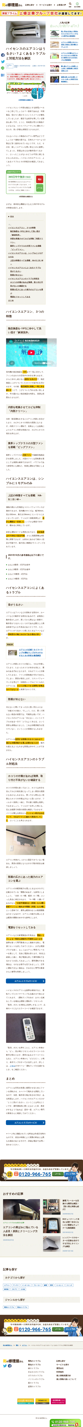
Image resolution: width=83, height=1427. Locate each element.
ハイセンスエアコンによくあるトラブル (24, 268)
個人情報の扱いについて (66, 1379)
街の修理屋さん (7, 1345)
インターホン (26, 1285)
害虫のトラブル (22, 1307)
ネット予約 (41, 93)
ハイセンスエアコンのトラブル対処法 (23, 279)
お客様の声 (61, 5)
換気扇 (6, 1289)
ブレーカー (37, 1285)
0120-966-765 (35, 1174)
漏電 (45, 1285)
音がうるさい (15, 271)
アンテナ (16, 1285)
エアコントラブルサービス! (26, 981)
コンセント (59, 1285)
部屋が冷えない (16, 275)
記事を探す (29, 5)
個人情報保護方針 (63, 1375)
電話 (40, 179)
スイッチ (69, 1285)
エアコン (9, 66)
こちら (12, 1066)
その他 (23, 1289)
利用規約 (16, 1174)
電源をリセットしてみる (20, 297)
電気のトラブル (9, 1307)
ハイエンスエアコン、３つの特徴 (22, 228)
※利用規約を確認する (25, 100)
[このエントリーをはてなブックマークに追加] (2, 76)
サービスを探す (45, 5)
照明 (51, 1285)
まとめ (11, 300)
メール (34, 91)
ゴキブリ (14, 1289)
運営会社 (60, 1368)
